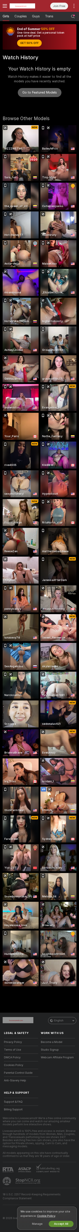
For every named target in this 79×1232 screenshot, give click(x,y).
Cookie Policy (46, 1216)
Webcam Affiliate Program (57, 1057)
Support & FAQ (13, 1101)
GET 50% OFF (29, 43)
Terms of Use (12, 1049)
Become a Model (51, 1042)
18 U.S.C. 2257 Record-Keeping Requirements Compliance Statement (32, 1196)
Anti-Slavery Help (15, 1080)
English (58, 1020)
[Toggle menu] (5, 6)
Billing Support (13, 1109)
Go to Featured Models (39, 92)
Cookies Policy (13, 1065)
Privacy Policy (13, 1042)
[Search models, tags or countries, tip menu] (73, 16)
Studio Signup (50, 1049)
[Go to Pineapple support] (7, 1181)
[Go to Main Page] (25, 6)
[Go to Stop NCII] (28, 1181)
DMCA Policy (12, 1057)
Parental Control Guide (18, 1072)
